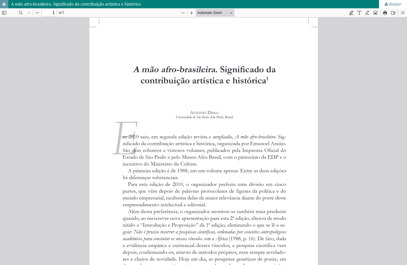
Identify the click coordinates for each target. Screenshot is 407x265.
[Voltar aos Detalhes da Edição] (4, 4)
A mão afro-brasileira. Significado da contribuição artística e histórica (76, 4)
